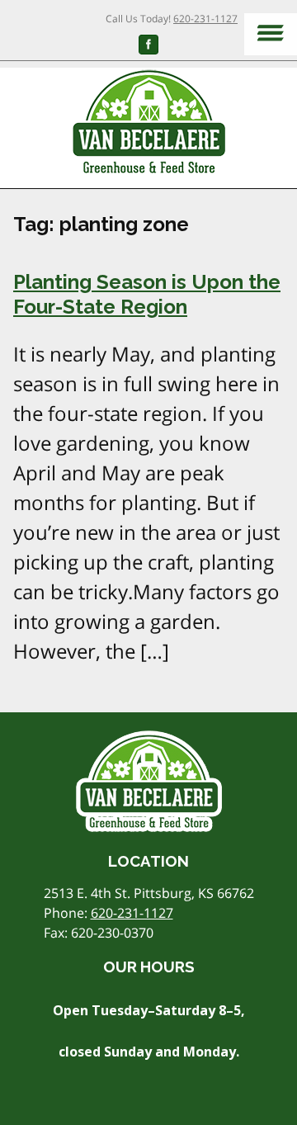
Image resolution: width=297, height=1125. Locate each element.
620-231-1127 (205, 19)
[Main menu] (270, 34)
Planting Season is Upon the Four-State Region (146, 294)
